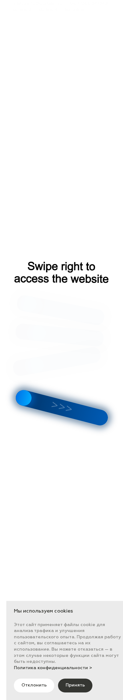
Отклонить (34, 685)
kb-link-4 (48, 10)
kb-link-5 (74, 10)
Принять (75, 685)
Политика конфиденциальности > (53, 668)
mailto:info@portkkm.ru (37, 3)
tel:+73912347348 (89, 3)
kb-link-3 (22, 10)
